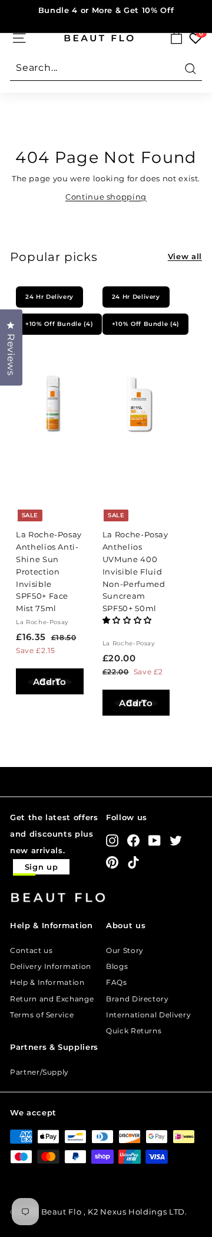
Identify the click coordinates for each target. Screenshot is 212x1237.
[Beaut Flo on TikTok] (133, 862)
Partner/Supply (39, 1072)
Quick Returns (133, 1030)
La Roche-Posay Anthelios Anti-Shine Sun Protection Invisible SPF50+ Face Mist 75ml (49, 571)
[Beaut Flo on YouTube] (154, 840)
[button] (128, 620)
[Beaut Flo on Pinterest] (112, 862)
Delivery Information (50, 966)
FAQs (116, 982)
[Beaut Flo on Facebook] (133, 840)
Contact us (31, 950)
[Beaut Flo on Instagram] (112, 840)
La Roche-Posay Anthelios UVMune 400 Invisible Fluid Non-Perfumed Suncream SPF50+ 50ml (135, 571)
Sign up (41, 867)
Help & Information (47, 982)
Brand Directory (137, 998)
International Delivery (148, 1014)
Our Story (125, 950)
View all (185, 256)
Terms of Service (42, 1014)
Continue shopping (106, 196)
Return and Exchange (52, 998)
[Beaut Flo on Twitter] (176, 840)
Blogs (117, 966)
